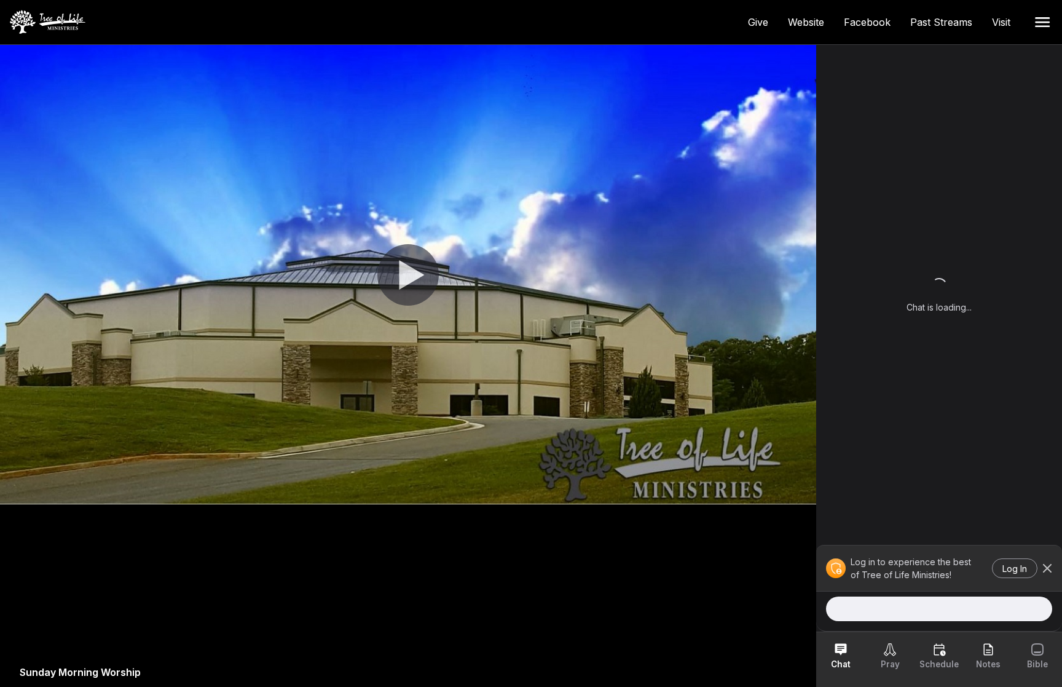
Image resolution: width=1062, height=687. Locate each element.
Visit (1006, 22)
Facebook (872, 22)
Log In (1014, 568)
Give (763, 22)
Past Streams (946, 22)
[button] (1042, 22)
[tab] (840, 655)
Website (811, 22)
